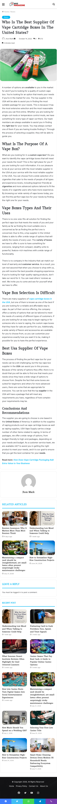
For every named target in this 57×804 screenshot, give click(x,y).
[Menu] (3, 5)
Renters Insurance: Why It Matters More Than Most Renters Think (14, 530)
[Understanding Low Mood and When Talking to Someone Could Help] (42, 518)
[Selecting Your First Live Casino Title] (42, 718)
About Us (44, 786)
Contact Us (33, 786)
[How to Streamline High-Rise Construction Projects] (42, 548)
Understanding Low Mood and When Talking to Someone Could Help (42, 530)
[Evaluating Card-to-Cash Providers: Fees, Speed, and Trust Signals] (42, 616)
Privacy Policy (21, 786)
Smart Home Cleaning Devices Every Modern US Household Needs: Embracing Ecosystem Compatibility (42, 760)
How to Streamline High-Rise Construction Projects (42, 558)
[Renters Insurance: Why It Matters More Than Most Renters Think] (14, 518)
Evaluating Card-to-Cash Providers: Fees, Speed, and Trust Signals (41, 629)
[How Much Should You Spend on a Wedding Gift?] (14, 718)
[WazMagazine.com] (17, 4)
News (12, 12)
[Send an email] (14, 39)
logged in (17, 592)
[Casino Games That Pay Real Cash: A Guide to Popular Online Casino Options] (42, 646)
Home (6, 12)
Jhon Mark (9, 39)
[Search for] (53, 5)
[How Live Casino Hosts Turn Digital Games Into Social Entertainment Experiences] (14, 679)
